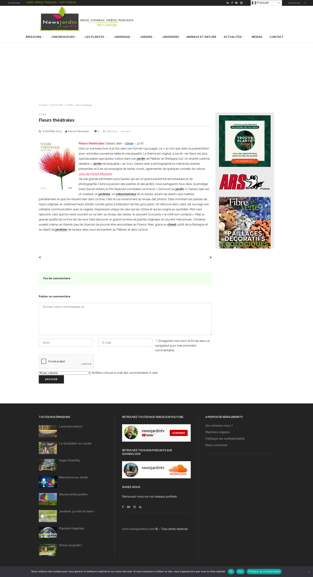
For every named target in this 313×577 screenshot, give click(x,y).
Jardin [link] (97, 163)
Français (262, 2)
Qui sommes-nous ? (219, 425)
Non (240, 571)
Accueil (43, 105)
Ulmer (129, 143)
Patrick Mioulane (78, 131)
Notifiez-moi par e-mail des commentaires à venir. (124, 372)
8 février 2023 (52, 131)
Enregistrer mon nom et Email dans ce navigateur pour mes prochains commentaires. (182, 345)
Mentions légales (217, 432)
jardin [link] (141, 158)
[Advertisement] (156, 70)
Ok (231, 571)
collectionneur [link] (126, 194)
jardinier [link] (104, 194)
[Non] (308, 571)
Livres (69, 105)
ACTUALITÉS (56, 105)
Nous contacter (216, 445)
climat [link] (171, 224)
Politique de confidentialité (225, 438)
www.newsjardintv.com (138, 529)
